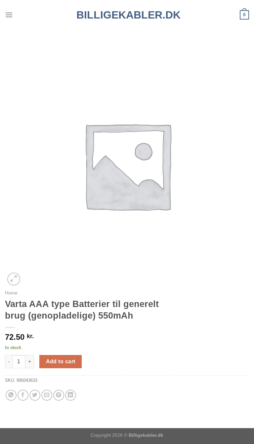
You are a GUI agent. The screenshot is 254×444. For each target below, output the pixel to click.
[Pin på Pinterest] (58, 395)
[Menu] (9, 15)
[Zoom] (13, 279)
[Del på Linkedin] (70, 395)
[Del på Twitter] (34, 395)
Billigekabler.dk (127, 15)
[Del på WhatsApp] (11, 395)
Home (11, 292)
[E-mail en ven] (46, 395)
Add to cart (60, 361)
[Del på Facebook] (23, 395)
